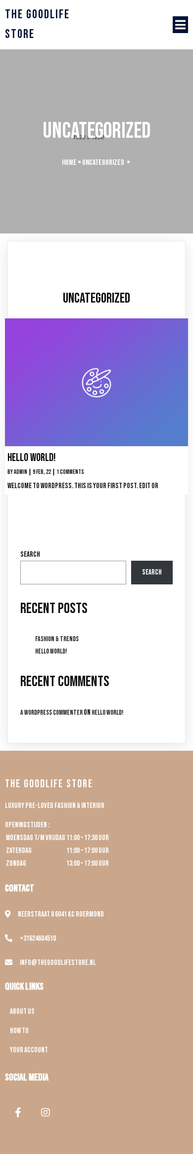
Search (30, 554)
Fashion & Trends (57, 639)
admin (20, 472)
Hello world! (51, 651)
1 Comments (70, 472)
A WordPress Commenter (51, 712)
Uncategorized (103, 162)
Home (69, 162)
